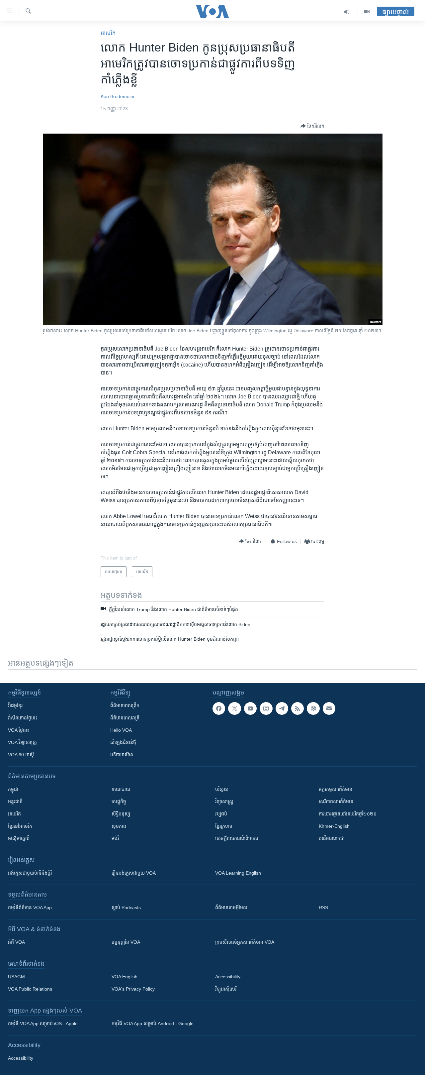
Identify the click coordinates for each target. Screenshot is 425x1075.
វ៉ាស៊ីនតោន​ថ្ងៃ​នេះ (22, 717)
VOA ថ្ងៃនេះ (18, 730)
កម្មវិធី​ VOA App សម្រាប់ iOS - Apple (43, 1023)
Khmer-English (334, 826)
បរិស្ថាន (221, 789)
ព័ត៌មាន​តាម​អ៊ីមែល (231, 907)
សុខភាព (119, 826)
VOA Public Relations (30, 989)
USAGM (16, 976)
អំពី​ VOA (16, 942)
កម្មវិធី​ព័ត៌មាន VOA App (30, 907)
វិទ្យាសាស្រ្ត (224, 801)
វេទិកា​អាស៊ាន (121, 754)
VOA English (124, 976)
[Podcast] (313, 708)
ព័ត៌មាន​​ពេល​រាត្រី (124, 717)
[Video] (367, 12)
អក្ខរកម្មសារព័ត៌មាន (335, 789)
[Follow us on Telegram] (282, 708)
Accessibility (227, 976)
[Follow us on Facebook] (218, 708)
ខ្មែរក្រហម (223, 826)
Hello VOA (121, 730)
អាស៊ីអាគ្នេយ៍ (19, 838)
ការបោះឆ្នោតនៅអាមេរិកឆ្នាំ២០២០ (348, 813)
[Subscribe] (329, 708)
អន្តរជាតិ (15, 801)
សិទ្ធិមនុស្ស (121, 813)
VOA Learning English (238, 873)
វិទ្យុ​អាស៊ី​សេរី (225, 989)
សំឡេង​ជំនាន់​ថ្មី (123, 742)
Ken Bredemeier (118, 96)
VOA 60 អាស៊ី (21, 754)
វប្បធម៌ (221, 813)
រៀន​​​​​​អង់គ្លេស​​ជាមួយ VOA (134, 873)
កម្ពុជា (13, 789)
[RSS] (297, 708)
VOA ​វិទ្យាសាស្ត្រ (22, 742)
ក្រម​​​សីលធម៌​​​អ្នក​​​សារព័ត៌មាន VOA (244, 942)
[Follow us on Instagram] (266, 708)
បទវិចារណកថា (332, 838)
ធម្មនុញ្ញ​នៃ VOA (126, 942)
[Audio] (347, 12)
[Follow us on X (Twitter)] (234, 708)
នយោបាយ (121, 789)
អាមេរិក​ (108, 33)
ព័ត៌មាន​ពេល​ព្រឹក (124, 705)
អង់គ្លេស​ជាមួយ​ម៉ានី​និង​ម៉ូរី (30, 873)
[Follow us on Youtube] (250, 708)
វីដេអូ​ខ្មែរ (15, 705)
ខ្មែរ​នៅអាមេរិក (20, 826)
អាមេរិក (14, 813)
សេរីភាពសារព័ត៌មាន (336, 801)
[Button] (312, 126)
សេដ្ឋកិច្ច (119, 801)
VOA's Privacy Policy (133, 989)
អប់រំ (115, 838)
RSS (323, 907)
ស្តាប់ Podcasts (126, 907)
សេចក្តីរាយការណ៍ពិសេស (236, 838)
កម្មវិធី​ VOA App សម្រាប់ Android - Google (153, 1023)
